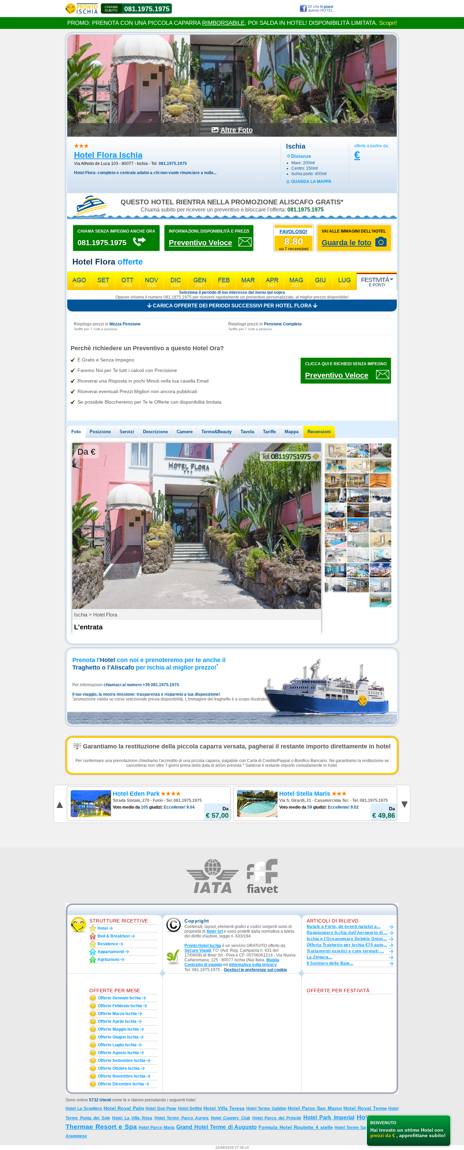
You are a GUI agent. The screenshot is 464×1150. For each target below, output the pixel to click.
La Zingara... (319, 957)
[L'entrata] (380, 450)
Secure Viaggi (197, 950)
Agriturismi (108, 959)
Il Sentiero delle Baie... (330, 963)
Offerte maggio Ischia (118, 1029)
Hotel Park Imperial (328, 1117)
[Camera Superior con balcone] (358, 480)
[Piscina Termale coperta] (380, 465)
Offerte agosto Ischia (118, 1052)
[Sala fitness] (335, 525)
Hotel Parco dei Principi (276, 1118)
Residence (107, 944)
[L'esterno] (380, 570)
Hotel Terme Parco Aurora (182, 1118)
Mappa (292, 431)
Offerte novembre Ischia (121, 1076)
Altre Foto (236, 130)
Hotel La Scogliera (84, 1108)
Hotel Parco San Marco (315, 1108)
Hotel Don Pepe (160, 1108)
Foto (76, 431)
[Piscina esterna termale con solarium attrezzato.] (358, 450)
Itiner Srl (215, 931)
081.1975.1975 (146, 9)
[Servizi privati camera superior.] (380, 510)
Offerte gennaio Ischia (119, 998)
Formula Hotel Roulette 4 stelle (295, 1127)
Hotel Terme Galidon (266, 1108)
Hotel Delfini (190, 1108)
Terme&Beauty (216, 431)
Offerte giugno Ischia (118, 1037)
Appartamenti (110, 951)
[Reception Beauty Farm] (335, 555)
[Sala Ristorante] (358, 495)
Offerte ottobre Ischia (119, 1068)
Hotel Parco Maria (157, 1127)
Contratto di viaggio (203, 964)
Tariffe (269, 431)
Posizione (100, 431)
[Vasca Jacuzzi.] (358, 510)
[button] (255, 970)
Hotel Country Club (230, 1118)
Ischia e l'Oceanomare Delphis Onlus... (347, 938)
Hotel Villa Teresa (224, 1108)
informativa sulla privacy (253, 964)
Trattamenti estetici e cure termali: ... (345, 951)
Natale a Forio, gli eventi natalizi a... (343, 926)
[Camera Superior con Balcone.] (358, 465)
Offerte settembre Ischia (121, 1060)
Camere (185, 431)
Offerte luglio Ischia (117, 1045)
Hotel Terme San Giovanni (361, 1127)
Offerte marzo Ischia (117, 1013)
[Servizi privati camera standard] (358, 555)
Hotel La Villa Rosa (132, 1118)
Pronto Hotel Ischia (202, 945)
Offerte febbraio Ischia (120, 1005)
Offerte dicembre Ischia (121, 1084)
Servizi (127, 431)
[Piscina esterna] (335, 540)
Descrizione (155, 431)
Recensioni (319, 431)
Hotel (102, 928)
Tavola (247, 431)
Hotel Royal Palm (124, 1108)
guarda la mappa (311, 181)
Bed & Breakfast (113, 936)
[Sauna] (380, 480)
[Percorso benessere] (335, 465)
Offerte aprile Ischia (117, 1021)
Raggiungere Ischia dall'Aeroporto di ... (347, 932)
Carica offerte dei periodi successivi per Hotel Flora (232, 305)
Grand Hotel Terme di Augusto (216, 1127)
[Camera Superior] (335, 450)
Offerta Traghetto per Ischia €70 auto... (347, 945)
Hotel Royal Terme (365, 1108)
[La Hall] (380, 495)
